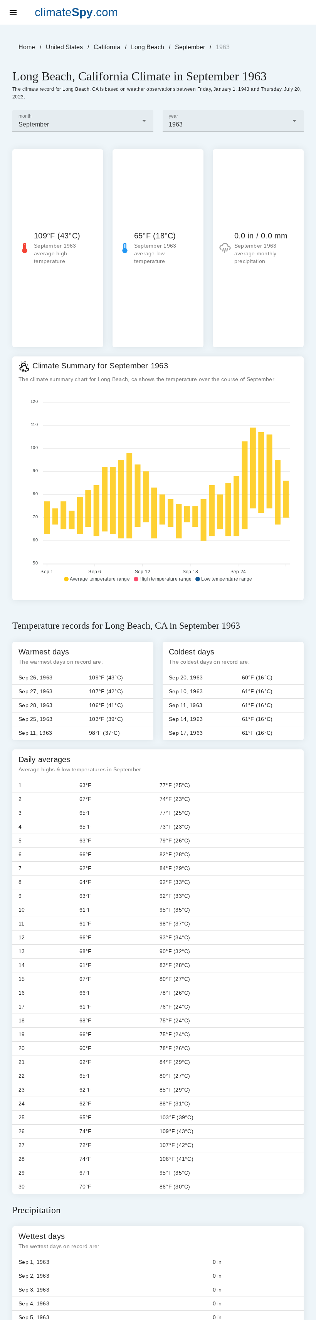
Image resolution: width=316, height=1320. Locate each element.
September (190, 47)
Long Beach (147, 47)
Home (26, 47)
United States (64, 47)
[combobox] (82, 121)
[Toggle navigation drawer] (13, 12)
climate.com (76, 12)
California (107, 47)
